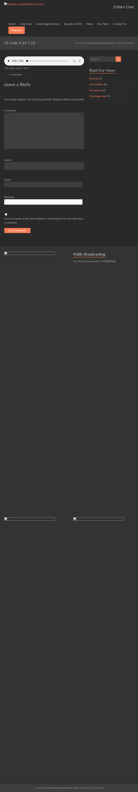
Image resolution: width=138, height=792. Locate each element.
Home (11, 24)
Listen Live (26, 24)
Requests (16, 30)
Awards (93, 78)
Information (96, 84)
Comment (11, 110)
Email (8, 179)
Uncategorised (97, 96)
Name (8, 160)
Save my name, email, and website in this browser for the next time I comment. (43, 220)
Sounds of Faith (73, 24)
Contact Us (120, 24)
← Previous (15, 74)
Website (9, 197)
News (90, 24)
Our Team (103, 24)
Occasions (95, 90)
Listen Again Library (48, 24)
